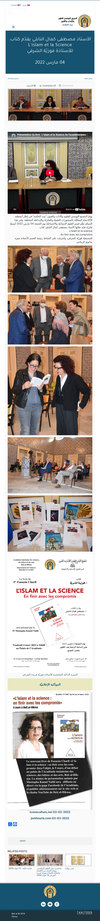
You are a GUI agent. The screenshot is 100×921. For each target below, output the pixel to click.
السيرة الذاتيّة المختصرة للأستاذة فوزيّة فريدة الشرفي (50, 674)
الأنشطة (30, 85)
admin (23, 840)
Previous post (13, 78)
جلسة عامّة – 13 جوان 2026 (20, 868)
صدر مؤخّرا (69, 868)
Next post (88, 78)
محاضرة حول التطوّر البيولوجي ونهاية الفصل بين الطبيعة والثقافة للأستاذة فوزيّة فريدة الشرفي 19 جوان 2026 (49, 872)
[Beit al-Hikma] (66, 21)
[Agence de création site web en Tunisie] (84, 913)
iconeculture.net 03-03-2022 (50, 812)
